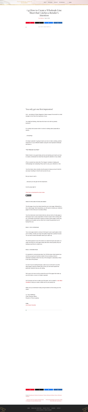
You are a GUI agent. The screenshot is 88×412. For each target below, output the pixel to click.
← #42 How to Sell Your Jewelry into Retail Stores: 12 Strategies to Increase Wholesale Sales (35, 400)
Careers (53, 408)
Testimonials (62, 2)
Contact (59, 408)
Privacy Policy (46, 408)
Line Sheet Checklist (31, 305)
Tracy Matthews (41, 18)
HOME (28, 408)
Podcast (56, 2)
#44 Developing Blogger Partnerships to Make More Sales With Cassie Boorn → (54, 400)
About (45, 2)
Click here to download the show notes (35, 192)
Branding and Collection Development (36, 395)
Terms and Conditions (36, 408)
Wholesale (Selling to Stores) (52, 395)
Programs (50, 2)
